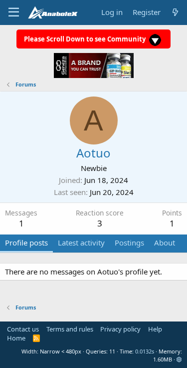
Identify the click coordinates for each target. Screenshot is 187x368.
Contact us (23, 329)
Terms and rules (69, 329)
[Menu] (13, 12)
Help (155, 329)
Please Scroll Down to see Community (85, 39)
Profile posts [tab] (26, 243)
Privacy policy (120, 329)
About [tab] (164, 243)
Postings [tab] (129, 243)
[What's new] (175, 12)
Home (16, 338)
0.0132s (144, 351)
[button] (179, 359)
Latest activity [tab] (81, 243)
